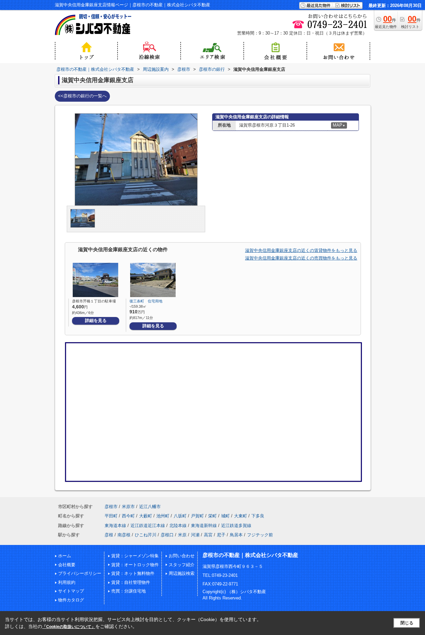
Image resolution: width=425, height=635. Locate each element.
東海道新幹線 (204, 525)
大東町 (240, 515)
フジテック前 (260, 534)
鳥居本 (236, 534)
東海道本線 (115, 525)
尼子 (221, 534)
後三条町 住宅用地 (145, 301)
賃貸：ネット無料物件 (132, 573)
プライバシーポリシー (79, 573)
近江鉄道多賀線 (236, 525)
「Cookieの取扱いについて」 (68, 626)
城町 (225, 515)
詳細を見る (96, 320)
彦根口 (167, 534)
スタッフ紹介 (182, 564)
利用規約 (66, 582)
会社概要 (66, 564)
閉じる (406, 622)
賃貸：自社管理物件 (130, 582)
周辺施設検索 (182, 573)
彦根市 (111, 506)
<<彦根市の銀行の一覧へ (82, 95)
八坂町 (180, 515)
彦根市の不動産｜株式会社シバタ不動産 (250, 555)
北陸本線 (178, 525)
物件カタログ (71, 599)
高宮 (208, 534)
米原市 (128, 506)
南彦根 (124, 534)
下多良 (257, 515)
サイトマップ (71, 590)
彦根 (109, 534)
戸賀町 (197, 515)
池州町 (162, 515)
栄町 (212, 515)
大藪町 (145, 515)
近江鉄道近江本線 (147, 525)
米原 (182, 534)
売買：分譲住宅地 (128, 590)
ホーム (64, 555)
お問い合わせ (182, 555)
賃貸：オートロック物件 (135, 564)
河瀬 (195, 534)
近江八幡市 (150, 506)
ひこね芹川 (145, 534)
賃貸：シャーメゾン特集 (135, 555)
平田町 (111, 515)
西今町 (128, 515)
